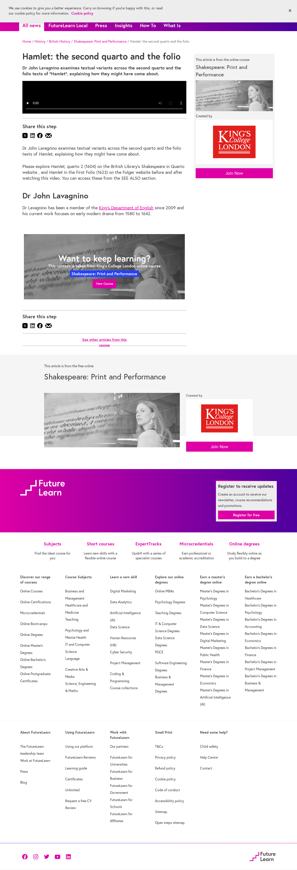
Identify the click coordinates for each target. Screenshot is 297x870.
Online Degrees (31, 634)
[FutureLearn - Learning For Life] (262, 855)
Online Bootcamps (33, 624)
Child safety (209, 746)
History (40, 41)
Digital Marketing (123, 591)
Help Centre (209, 757)
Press (101, 25)
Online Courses (31, 591)
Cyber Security (121, 652)
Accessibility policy (169, 801)
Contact (206, 768)
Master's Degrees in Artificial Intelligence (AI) (215, 697)
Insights (123, 25)
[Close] (290, 10)
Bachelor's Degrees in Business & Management (260, 683)
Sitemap (161, 812)
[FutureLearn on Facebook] (26, 856)
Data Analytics (121, 602)
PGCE (159, 652)
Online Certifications (35, 602)
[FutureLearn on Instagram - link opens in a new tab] (35, 856)
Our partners (119, 746)
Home (26, 41)
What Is (172, 25)
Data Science (120, 627)
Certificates (74, 779)
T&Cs (159, 746)
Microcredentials (32, 613)
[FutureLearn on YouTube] (57, 856)
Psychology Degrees (170, 602)
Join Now (234, 173)
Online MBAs (164, 591)
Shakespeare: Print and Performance (100, 41)
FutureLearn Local (68, 25)
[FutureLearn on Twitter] (46, 856)
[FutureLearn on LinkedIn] (68, 856)
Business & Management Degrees (164, 684)
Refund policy (165, 768)
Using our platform (79, 746)
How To (148, 25)
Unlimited (72, 790)
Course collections (124, 688)
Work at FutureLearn (35, 760)
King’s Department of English (126, 207)
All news (31, 25)
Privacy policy (165, 757)
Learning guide (76, 768)
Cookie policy (165, 779)
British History (59, 41)
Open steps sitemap (170, 822)
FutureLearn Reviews (80, 757)
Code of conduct (167, 790)
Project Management (125, 663)
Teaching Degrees (168, 613)
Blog (23, 782)
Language (72, 658)
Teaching (71, 619)
